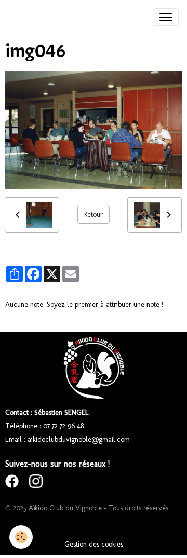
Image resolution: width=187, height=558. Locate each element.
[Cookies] (21, 537)
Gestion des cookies (93, 544)
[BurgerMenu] (166, 17)
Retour (93, 214)
